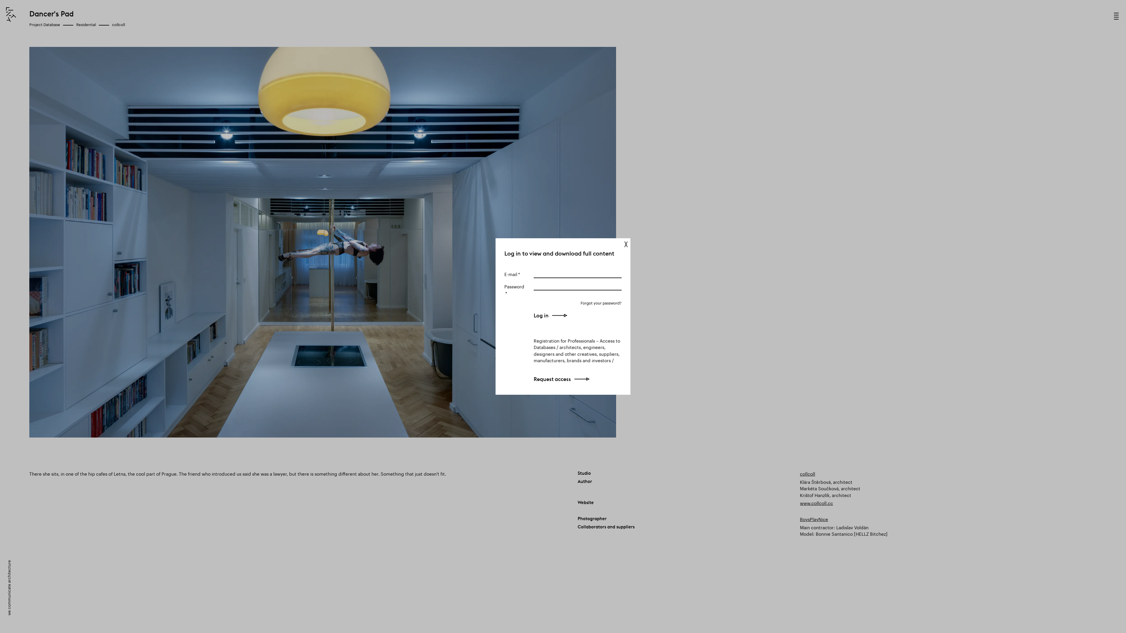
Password (514, 286)
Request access (552, 379)
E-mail (510, 273)
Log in (541, 315)
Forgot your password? (601, 302)
